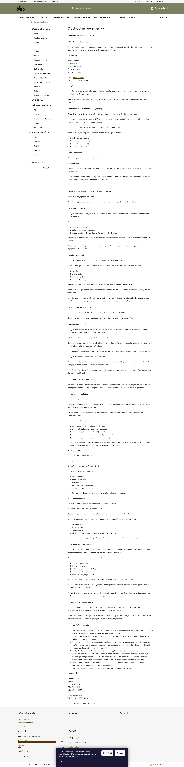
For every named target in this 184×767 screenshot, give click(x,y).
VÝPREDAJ (38, 100)
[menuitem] (26, 17)
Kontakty (55, 2)
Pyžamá (37, 91)
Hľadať (46, 168)
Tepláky (37, 114)
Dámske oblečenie (41, 105)
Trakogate (38, 64)
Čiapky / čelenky (40, 78)
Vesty (36, 155)
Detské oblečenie (41, 28)
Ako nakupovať (23, 2)
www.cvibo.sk (110, 50)
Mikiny (36, 56)
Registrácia (160, 2)
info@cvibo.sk (79, 738)
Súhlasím (120, 753)
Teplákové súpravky (42, 73)
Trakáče (37, 47)
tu (80, 756)
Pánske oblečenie (41, 132)
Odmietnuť (107, 753)
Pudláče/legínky (40, 38)
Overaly (37, 42)
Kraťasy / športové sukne (44, 119)
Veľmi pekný (23, 740)
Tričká (36, 51)
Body (36, 33)
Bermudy (37, 150)
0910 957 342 (80, 743)
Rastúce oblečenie (41, 95)
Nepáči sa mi (23, 751)
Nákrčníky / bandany (42, 82)
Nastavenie (64, 762)
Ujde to (21, 746)
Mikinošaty (38, 128)
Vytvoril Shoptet (159, 764)
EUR (136, 2)
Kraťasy (37, 87)
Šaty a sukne (39, 69)
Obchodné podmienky (40, 2)
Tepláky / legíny (40, 60)
